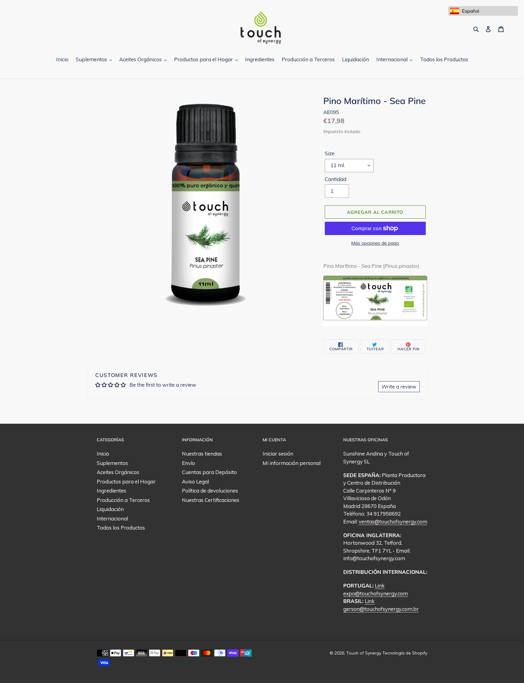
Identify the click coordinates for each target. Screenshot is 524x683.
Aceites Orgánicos (118, 472)
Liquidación (110, 509)
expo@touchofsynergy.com (375, 593)
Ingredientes (111, 490)
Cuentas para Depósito (209, 472)
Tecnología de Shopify (404, 653)
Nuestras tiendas (202, 453)
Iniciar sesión (278, 453)
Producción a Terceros (123, 500)
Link (380, 585)
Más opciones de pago (375, 243)
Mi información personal (292, 463)
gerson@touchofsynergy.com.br (381, 609)
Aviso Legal (195, 481)
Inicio (103, 453)
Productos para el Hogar (126, 481)
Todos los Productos (121, 527)
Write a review (398, 386)
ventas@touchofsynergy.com (393, 521)
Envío (188, 463)
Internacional (112, 518)
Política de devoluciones (210, 490)
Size (329, 153)
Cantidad (335, 179)
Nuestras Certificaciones (210, 500)
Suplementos (112, 463)
